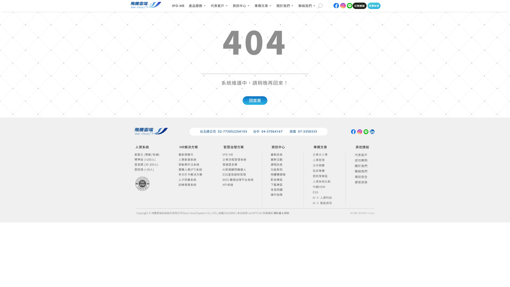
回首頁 (255, 100)
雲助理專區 (320, 176)
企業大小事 (320, 155)
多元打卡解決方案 (190, 174)
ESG (315, 193)
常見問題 (277, 190)
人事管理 (319, 160)
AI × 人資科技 (322, 198)
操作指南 (277, 195)
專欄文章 (261, 6)
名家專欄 (319, 171)
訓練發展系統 (187, 185)
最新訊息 (277, 154)
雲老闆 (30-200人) (146, 164)
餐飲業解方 (185, 154)
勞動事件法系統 (188, 164)
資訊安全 (361, 177)
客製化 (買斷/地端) (147, 154)
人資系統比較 (322, 182)
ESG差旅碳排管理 (234, 174)
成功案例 (361, 160)
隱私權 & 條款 (281, 213)
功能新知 (277, 169)
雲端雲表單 (230, 164)
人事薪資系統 (187, 159)
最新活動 (277, 159)
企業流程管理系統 (234, 159)
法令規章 (319, 166)
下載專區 (277, 185)
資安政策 (361, 182)
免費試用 (374, 5)
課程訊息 (277, 164)
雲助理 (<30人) (144, 169)
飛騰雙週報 (278, 174)
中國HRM (319, 187)
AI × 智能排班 (322, 203)
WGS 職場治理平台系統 (238, 180)
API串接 (228, 185)
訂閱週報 (359, 5)
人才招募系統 (187, 180)
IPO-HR (178, 6)
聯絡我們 (361, 171)
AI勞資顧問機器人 (234, 169)
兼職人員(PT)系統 (190, 169)
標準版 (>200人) (145, 159)
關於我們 (361, 166)
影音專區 (277, 180)
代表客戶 (361, 155)
